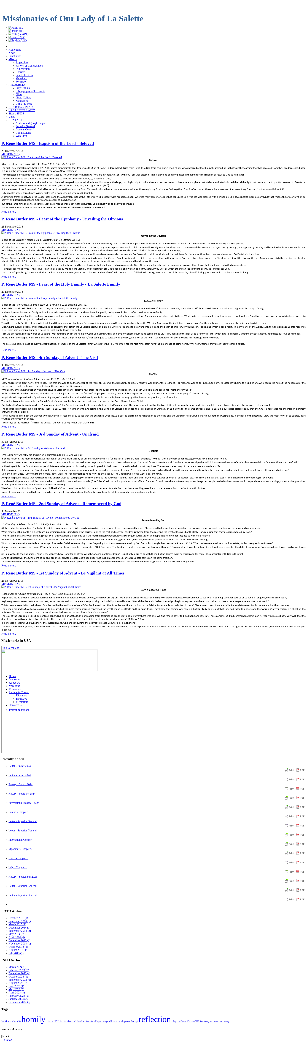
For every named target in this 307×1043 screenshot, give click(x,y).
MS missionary (115, 1021)
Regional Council (180, 1021)
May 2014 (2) (16, 933)
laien (70, 1021)
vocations (218, 1021)
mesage (105, 1021)
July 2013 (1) (16, 953)
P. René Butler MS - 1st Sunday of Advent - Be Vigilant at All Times (63, 573)
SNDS (198, 1021)
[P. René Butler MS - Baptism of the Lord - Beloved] (31, 157)
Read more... (8, 211)
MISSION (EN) (10, 154)
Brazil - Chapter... (18, 858)
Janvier (51, 1021)
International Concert (20, 839)
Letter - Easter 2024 (20, 765)
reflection (156, 1019)
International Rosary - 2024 (24, 802)
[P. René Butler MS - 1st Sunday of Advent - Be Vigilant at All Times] (41, 586)
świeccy (226, 1021)
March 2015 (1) (17, 924)
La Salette (77, 1021)
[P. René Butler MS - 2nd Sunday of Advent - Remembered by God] (40, 517)
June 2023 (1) (16, 986)
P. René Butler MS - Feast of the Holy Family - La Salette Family (60, 284)
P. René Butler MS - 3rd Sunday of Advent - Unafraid (50, 434)
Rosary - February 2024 (22, 793)
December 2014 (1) (19, 927)
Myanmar (126, 1021)
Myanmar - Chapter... (21, 848)
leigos (99, 1021)
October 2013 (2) (18, 946)
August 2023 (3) (18, 982)
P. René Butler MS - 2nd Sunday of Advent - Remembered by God (61, 503)
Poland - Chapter (18, 812)
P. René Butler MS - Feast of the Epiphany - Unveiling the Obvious (62, 219)
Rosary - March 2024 (21, 784)
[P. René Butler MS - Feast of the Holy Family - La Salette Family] (39, 298)
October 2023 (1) (18, 976)
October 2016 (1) (18, 917)
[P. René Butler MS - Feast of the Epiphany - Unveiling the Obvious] (40, 232)
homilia (17, 1021)
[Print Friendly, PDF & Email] (295, 771)
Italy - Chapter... (18, 867)
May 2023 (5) (16, 989)
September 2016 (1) (20, 921)
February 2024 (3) (19, 970)
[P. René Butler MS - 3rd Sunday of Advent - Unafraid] (33, 448)
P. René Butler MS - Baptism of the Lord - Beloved (47, 143)
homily (34, 1019)
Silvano (191, 1021)
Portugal (135, 1021)
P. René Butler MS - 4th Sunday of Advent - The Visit (49, 357)
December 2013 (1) (19, 940)
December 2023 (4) (19, 973)
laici (62, 1021)
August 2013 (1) (18, 949)
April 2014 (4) (17, 937)
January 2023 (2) (18, 998)
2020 (3, 1021)
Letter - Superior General (23, 821)
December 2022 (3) (19, 1002)
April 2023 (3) (17, 992)
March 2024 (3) (17, 966)
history (10, 1021)
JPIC (57, 1021)
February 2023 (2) (19, 995)
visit (212, 1021)
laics (66, 1021)
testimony (205, 1021)
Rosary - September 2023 (23, 876)
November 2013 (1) (20, 943)
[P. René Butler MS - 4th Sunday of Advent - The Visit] (33, 371)
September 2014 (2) (20, 930)
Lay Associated (88, 1021)
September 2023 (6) (20, 979)
